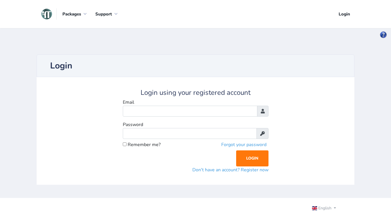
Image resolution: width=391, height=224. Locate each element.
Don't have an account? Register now (230, 170)
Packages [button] (71, 14)
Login (344, 14)
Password (133, 124)
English (325, 208)
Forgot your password (243, 145)
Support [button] (103, 14)
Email (128, 102)
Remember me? (144, 145)
